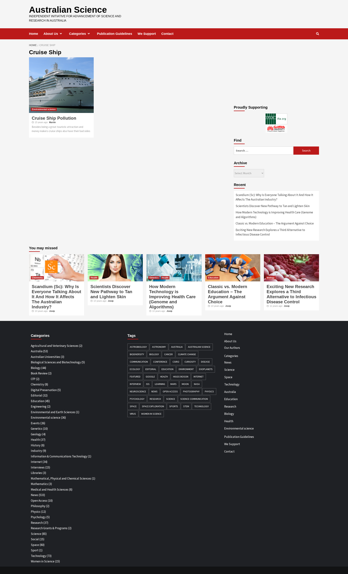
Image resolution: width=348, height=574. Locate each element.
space (133, 406)
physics (209, 391)
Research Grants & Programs (49, 528)
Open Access (39, 501)
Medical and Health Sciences (49, 490)
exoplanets (206, 369)
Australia (36, 351)
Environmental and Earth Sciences (53, 412)
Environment (186, 369)
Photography (191, 391)
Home (33, 34)
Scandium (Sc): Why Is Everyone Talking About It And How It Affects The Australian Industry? (274, 197)
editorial (150, 369)
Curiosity (190, 361)
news (154, 391)
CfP (33, 379)
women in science (151, 413)
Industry (36, 451)
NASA (197, 384)
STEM (186, 406)
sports (173, 406)
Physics (35, 512)
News (34, 495)
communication (139, 361)
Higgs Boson (180, 376)
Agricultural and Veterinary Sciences (54, 346)
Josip (52, 311)
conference (160, 361)
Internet (36, 462)
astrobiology (138, 346)
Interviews (38, 467)
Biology (271, 277)
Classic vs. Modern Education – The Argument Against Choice (275, 223)
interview (135, 384)
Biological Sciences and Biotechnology (56, 362)
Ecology (135, 369)
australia (177, 346)
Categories (77, 34)
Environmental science (44, 109)
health (164, 376)
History (35, 445)
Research (37, 523)
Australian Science (68, 10)
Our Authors (232, 348)
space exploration (153, 406)
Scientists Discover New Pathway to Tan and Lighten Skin (273, 206)
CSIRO (176, 361)
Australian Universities (45, 357)
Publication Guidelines (114, 34)
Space (35, 545)
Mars (173, 384)
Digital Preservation (44, 390)
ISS (148, 384)
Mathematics (39, 484)
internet (199, 376)
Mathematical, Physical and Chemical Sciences (61, 478)
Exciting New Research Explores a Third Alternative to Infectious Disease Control (270, 232)
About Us (51, 34)
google (150, 376)
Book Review (39, 373)
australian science (199, 346)
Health (94, 277)
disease (205, 361)
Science (36, 534)
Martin (52, 122)
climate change (187, 354)
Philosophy (38, 506)
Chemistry (37, 277)
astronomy (159, 346)
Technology (38, 556)
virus (133, 413)
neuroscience (138, 391)
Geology (36, 434)
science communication (194, 398)
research (155, 398)
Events (35, 423)
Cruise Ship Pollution (54, 118)
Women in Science (42, 561)
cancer (168, 354)
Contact (167, 34)
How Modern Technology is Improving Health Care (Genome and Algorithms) (274, 214)
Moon (185, 384)
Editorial (36, 395)
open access (170, 391)
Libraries (36, 473)
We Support (147, 34)
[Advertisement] (276, 74)
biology (154, 354)
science (170, 398)
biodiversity (137, 354)
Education (213, 277)
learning (160, 384)
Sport (34, 550)
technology (201, 406)
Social (35, 539)
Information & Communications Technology (59, 456)
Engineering (38, 406)
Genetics (154, 277)
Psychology (38, 517)
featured (135, 376)
